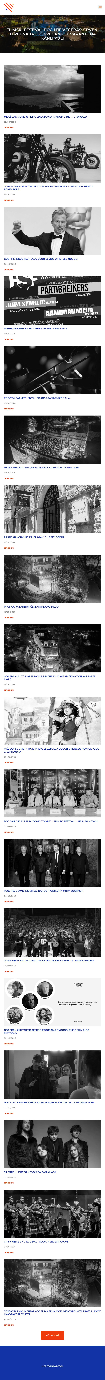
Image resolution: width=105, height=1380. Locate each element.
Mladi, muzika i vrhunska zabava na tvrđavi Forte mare (41, 467)
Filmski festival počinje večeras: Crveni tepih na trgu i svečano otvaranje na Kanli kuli (53, 34)
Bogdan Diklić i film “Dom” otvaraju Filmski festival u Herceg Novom (51, 821)
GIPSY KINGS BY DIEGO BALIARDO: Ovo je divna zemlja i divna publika (49, 960)
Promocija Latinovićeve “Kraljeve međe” (31, 606)
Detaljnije (9, 128)
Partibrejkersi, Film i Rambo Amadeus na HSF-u (35, 328)
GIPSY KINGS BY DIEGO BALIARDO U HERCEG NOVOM (36, 1241)
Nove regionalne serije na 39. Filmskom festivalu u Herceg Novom (49, 1102)
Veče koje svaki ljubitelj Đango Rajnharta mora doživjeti (43, 891)
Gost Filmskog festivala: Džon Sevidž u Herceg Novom (40, 259)
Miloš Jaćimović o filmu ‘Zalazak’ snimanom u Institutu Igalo (45, 116)
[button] (100, 7)
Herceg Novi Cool (52, 1366)
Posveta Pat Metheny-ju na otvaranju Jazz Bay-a (37, 398)
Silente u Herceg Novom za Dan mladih (30, 1172)
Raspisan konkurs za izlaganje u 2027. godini (34, 537)
